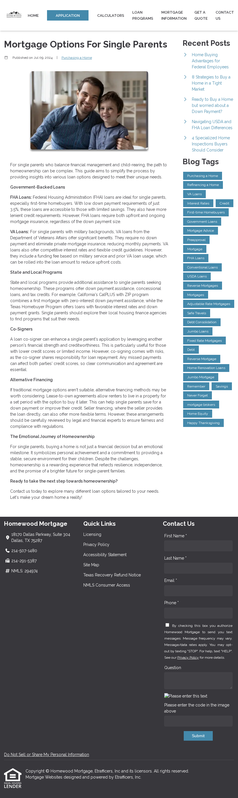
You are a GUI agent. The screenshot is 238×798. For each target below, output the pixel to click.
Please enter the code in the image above (196, 708)
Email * (170, 580)
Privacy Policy (96, 544)
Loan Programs (142, 15)
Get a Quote (201, 15)
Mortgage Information (174, 15)
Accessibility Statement (105, 554)
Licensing (92, 534)
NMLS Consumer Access (106, 585)
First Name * (175, 536)
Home (33, 15)
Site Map (91, 565)
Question (172, 667)
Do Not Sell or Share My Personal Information (46, 754)
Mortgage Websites (45, 777)
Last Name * (175, 558)
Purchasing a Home (77, 58)
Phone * (171, 602)
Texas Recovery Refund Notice (112, 575)
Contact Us (225, 15)
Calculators (110, 15)
